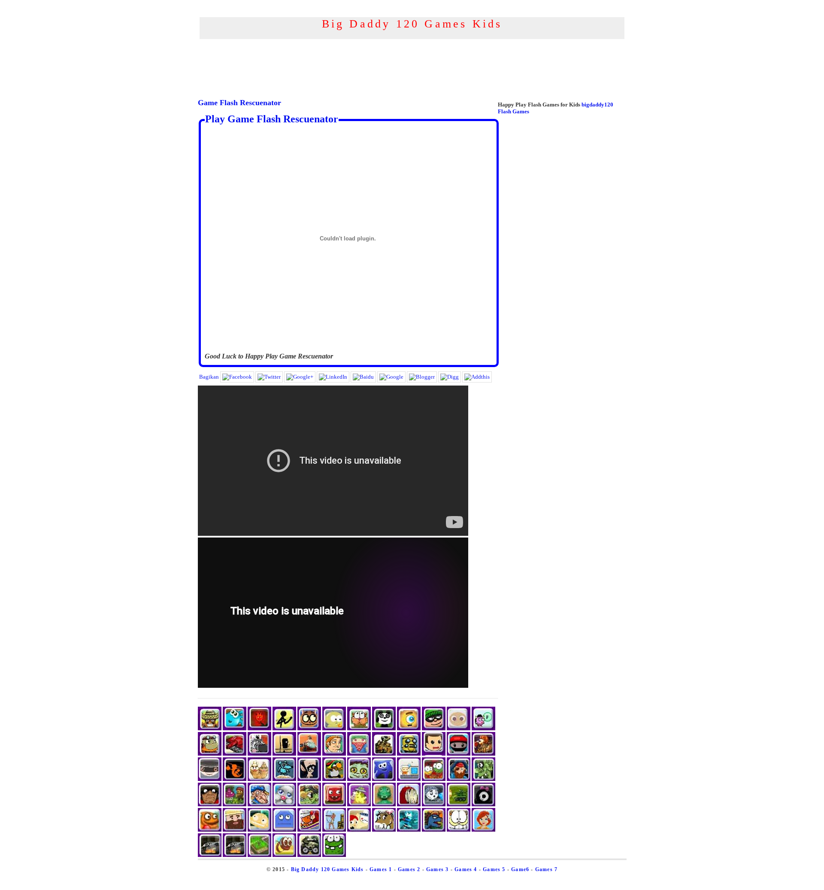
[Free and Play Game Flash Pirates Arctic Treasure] (259, 804)
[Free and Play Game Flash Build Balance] (284, 829)
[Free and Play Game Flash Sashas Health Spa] (483, 829)
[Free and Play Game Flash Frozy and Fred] (209, 829)
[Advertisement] (412, 46)
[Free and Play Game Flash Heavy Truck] (309, 855)
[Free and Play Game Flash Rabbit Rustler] (284, 804)
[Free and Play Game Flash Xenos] (409, 829)
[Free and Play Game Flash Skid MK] (309, 753)
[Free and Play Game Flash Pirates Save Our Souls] (309, 804)
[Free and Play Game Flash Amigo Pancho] (209, 728)
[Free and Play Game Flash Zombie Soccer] (483, 779)
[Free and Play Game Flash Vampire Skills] (309, 779)
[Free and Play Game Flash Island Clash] (234, 753)
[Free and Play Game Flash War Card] (259, 855)
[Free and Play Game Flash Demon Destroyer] (433, 779)
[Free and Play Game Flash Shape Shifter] (284, 779)
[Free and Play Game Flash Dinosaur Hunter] (433, 829)
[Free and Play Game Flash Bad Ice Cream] (259, 779)
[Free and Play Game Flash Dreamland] (483, 728)
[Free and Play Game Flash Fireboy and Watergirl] (259, 728)
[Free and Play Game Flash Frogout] (334, 855)
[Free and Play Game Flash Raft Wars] (334, 728)
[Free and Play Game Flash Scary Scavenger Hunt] (458, 829)
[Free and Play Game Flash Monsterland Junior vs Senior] (334, 804)
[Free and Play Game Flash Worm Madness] (409, 804)
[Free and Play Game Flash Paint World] (384, 779)
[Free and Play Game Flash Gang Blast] (359, 753)
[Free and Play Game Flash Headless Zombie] (359, 779)
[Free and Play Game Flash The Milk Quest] (309, 728)
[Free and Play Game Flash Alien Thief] (359, 804)
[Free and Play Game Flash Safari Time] (259, 753)
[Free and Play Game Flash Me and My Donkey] (384, 829)
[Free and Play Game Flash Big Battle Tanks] (384, 753)
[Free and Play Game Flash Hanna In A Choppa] (234, 779)
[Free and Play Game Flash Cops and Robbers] (234, 855)
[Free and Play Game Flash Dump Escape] (334, 779)
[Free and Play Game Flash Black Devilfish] (458, 779)
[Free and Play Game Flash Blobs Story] (483, 804)
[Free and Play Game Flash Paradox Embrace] (334, 753)
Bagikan (209, 377)
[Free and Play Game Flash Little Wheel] (284, 753)
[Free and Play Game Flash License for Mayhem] (209, 855)
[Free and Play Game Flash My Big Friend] (433, 804)
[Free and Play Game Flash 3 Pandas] (384, 728)
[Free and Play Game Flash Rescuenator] (433, 753)
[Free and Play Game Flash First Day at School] (259, 829)
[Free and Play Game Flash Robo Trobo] (209, 753)
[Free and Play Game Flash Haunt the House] (359, 829)
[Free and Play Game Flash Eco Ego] (458, 728)
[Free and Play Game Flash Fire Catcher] (483, 753)
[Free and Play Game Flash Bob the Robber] (433, 728)
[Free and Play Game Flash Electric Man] (284, 728)
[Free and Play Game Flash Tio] (409, 728)
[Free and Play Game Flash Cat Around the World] (359, 728)
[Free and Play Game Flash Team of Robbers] (209, 779)
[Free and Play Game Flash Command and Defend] (458, 804)
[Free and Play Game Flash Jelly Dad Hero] (234, 728)
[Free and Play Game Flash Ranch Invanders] (234, 829)
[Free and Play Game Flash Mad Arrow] (334, 829)
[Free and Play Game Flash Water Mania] (209, 804)
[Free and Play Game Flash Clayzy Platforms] (384, 804)
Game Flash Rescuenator (239, 102)
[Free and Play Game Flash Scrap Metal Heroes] (409, 753)
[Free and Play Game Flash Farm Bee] (284, 855)
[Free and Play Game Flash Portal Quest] (409, 779)
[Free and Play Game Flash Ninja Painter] (458, 753)
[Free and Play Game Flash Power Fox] (309, 829)
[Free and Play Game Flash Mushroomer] (234, 804)
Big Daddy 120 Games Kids (327, 869)
